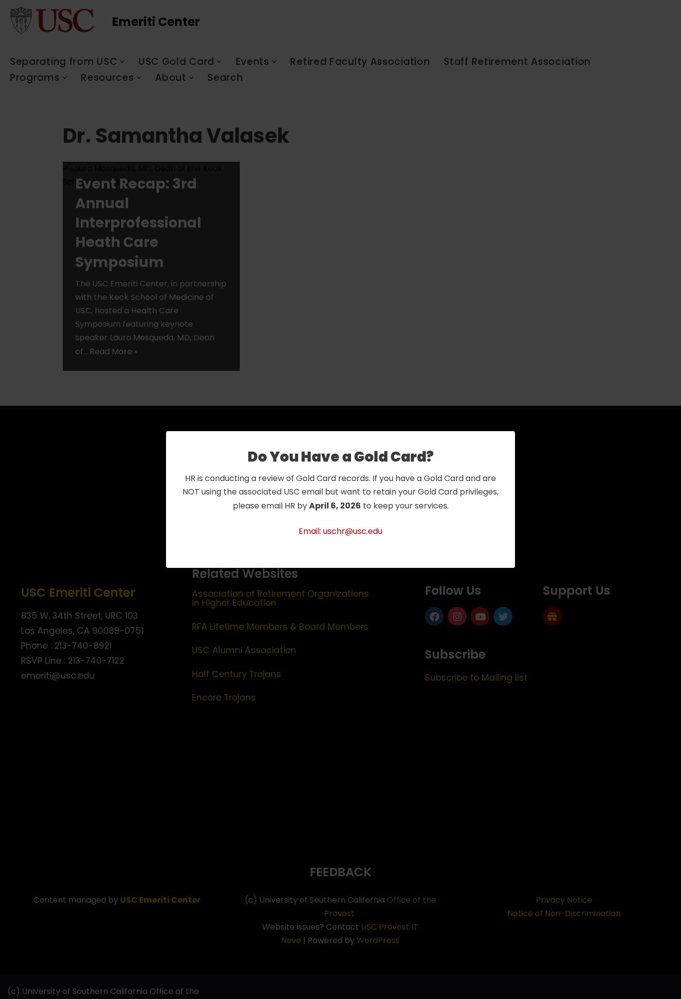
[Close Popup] (509, 439)
